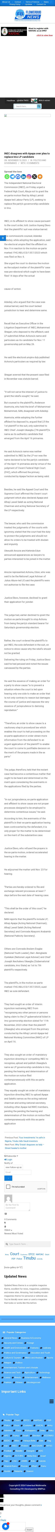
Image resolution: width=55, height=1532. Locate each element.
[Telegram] (12, 176)
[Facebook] (18, 176)
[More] (40, 176)
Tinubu (29, 1258)
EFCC (32, 1254)
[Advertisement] (27, 68)
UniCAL (40, 1259)
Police (19, 1259)
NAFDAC (40, 1254)
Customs (23, 1255)
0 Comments (33, 163)
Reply (3, 1520)
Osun (47, 1255)
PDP (13, 1259)
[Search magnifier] (39, 106)
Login (9, 1159)
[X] (34, 176)
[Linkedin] (23, 176)
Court (14, 1254)
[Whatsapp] (7, 176)
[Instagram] (29, 176)
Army (7, 1255)
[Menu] (27, 1401)
